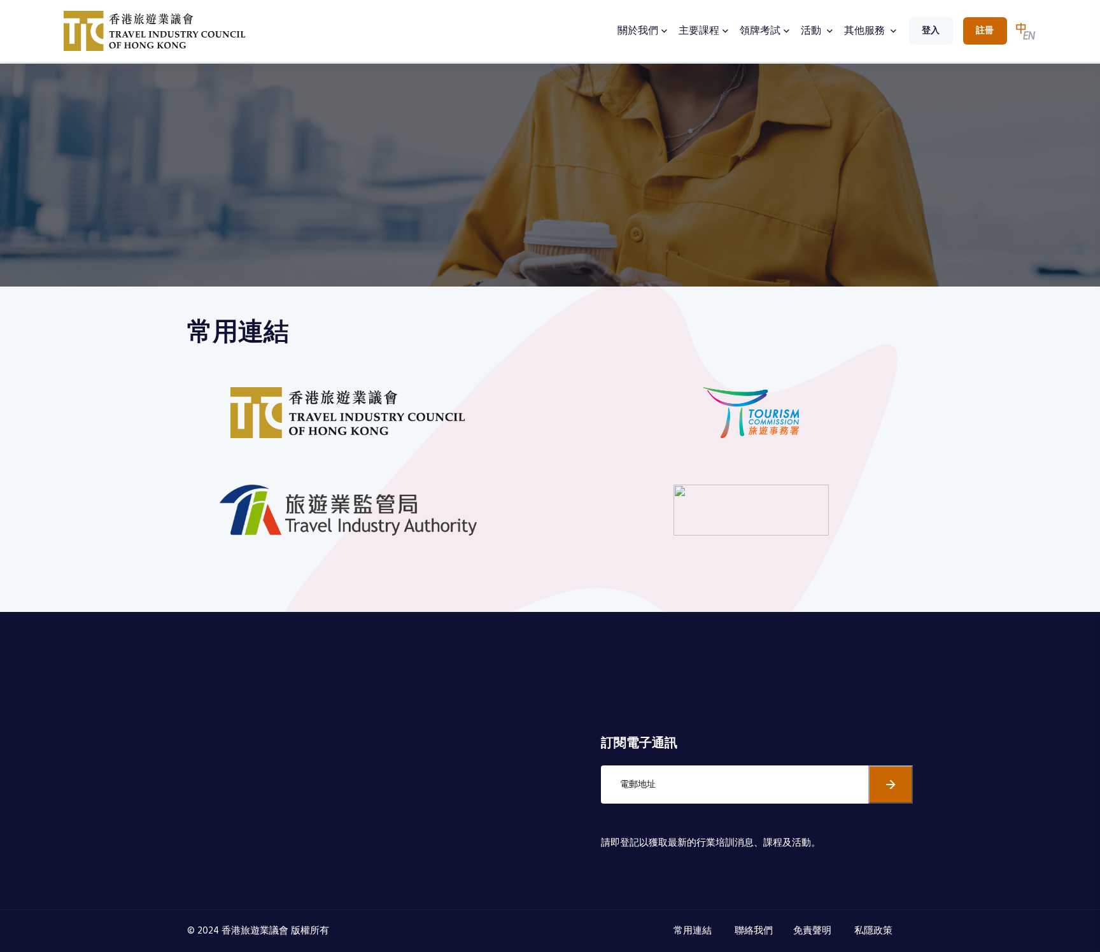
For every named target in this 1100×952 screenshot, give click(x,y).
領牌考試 (760, 31)
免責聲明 (813, 931)
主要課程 (699, 31)
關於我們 (637, 31)
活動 (812, 31)
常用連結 (693, 931)
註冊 (985, 31)
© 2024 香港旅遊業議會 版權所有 (258, 931)
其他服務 (865, 31)
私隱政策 (874, 931)
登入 (931, 31)
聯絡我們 (754, 931)
